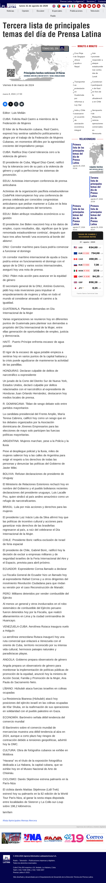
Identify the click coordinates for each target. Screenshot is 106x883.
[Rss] (98, 6)
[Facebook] (80, 6)
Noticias (10, 11)
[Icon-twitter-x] (84, 6)
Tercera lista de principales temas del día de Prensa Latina (96, 187)
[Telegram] (94, 6)
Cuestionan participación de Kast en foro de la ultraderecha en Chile (97, 92)
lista (6, 820)
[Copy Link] (16, 104)
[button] (103, 6)
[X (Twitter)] (10, 104)
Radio (53, 16)
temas (25, 820)
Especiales (57, 11)
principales (15, 820)
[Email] (21, 104)
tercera (33, 820)
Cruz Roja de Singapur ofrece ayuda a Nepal (79, 60)
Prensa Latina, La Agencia (71, 1)
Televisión (94, 11)
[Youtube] (89, 6)
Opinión (25, 11)
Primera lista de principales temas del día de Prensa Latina (96, 215)
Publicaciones (76, 11)
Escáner (40, 11)
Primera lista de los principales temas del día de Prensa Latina (78, 153)
